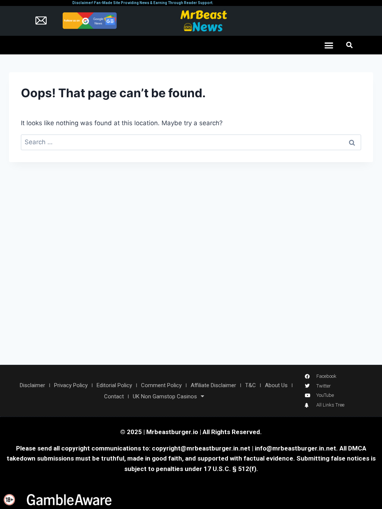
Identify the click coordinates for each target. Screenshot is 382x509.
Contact (114, 396)
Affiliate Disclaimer (213, 385)
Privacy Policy (71, 385)
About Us (276, 385)
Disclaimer (32, 385)
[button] (329, 45)
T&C (250, 385)
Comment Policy (161, 385)
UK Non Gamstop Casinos (165, 396)
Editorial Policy (114, 385)
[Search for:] (191, 142)
